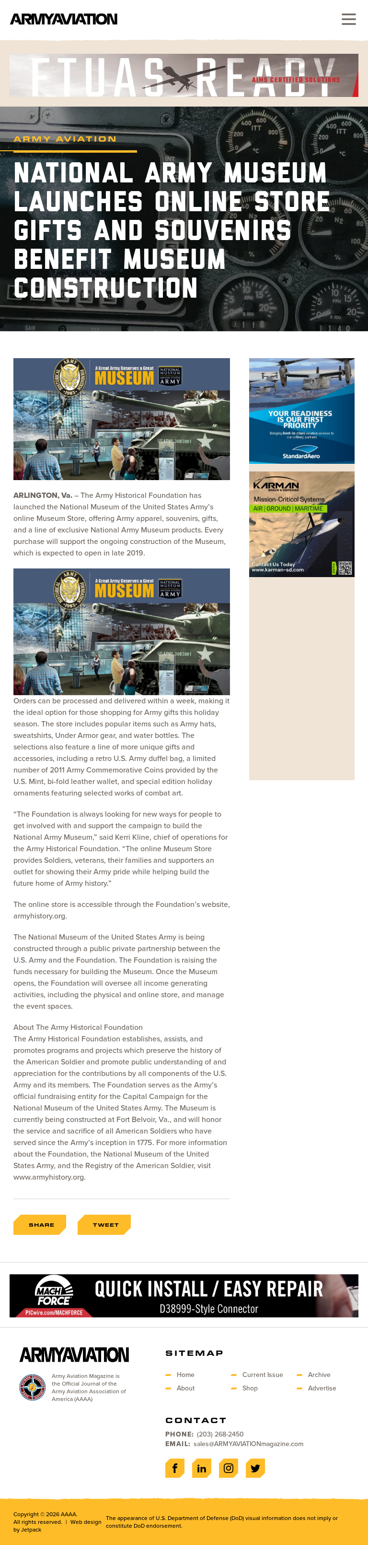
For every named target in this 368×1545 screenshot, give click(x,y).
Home (186, 1375)
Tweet (106, 1224)
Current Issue (262, 1375)
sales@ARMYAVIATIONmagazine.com (248, 1444)
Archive (319, 1375)
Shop (250, 1388)
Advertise (322, 1388)
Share (42, 1224)
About (186, 1388)
